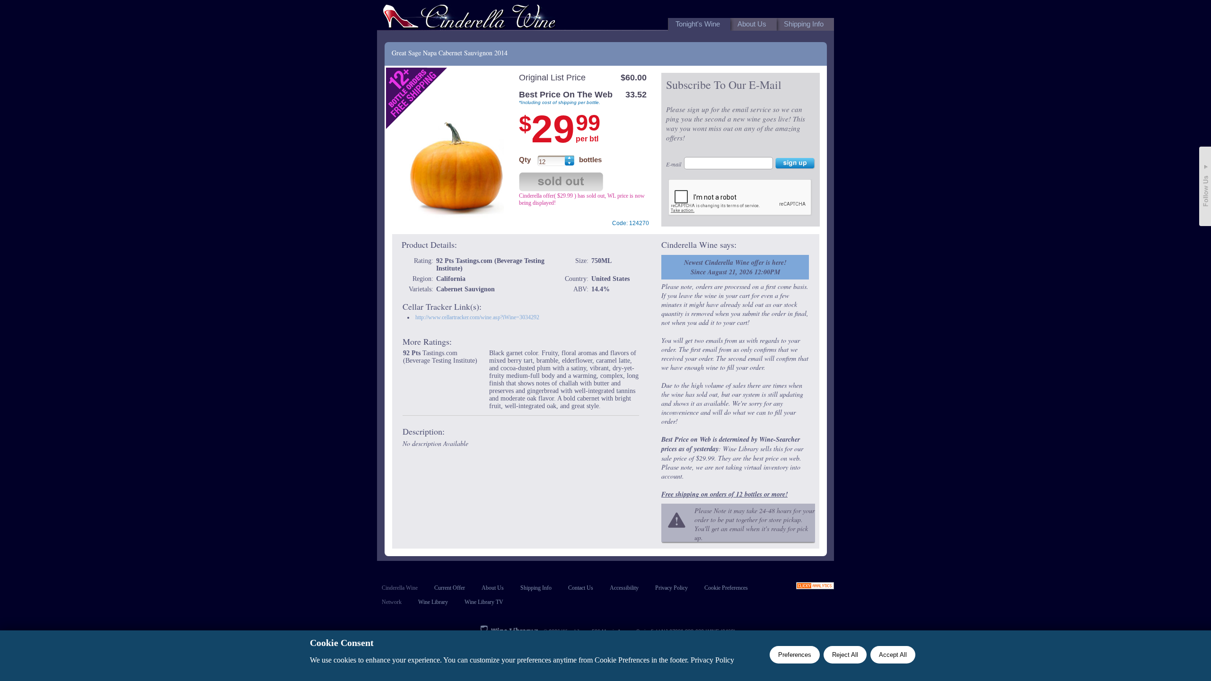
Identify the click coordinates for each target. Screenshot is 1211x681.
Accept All (893, 654)
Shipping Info (536, 588)
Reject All (845, 654)
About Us (493, 588)
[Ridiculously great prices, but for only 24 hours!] (469, 18)
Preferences (794, 654)
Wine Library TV (484, 602)
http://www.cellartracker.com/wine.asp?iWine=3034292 (477, 317)
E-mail (673, 164)
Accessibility (624, 588)
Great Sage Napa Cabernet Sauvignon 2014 (450, 52)
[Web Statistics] (815, 587)
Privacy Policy (671, 588)
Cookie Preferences (726, 588)
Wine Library (433, 602)
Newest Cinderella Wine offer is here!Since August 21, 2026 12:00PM (735, 267)
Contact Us (580, 588)
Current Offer (449, 588)
